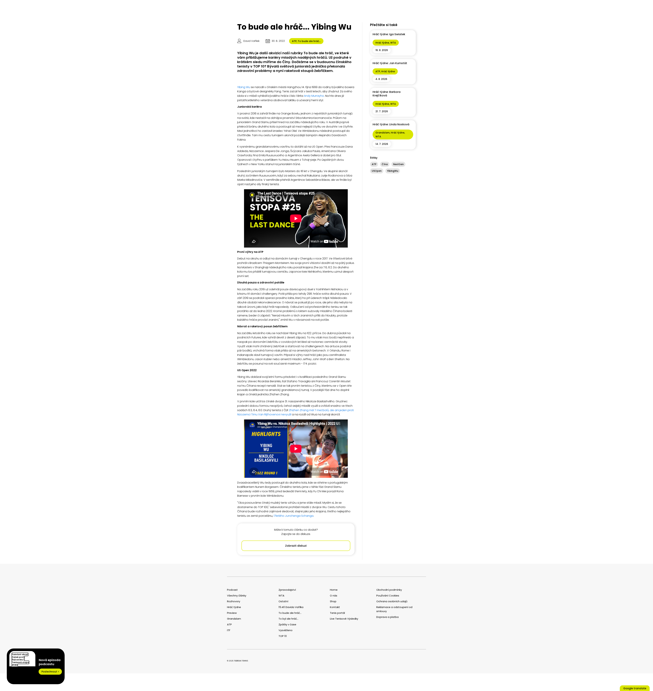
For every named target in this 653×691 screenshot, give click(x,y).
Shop (333, 601)
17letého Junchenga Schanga (293, 516)
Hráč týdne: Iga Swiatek (389, 34)
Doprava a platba (387, 617)
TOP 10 (283, 636)
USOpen (377, 171)
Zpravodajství (287, 590)
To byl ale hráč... (288, 618)
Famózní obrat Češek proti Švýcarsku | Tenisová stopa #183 (20, 659)
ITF (228, 630)
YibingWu (392, 171)
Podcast (232, 590)
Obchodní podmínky (389, 590)
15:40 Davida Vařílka (291, 607)
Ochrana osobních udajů (391, 601)
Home (334, 590)
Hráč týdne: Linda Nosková (391, 124)
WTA (393, 42)
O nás (333, 595)
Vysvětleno (285, 630)
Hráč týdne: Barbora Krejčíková (386, 93)
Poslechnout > (50, 671)
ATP (294, 41)
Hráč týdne (382, 42)
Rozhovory (233, 601)
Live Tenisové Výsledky (344, 618)
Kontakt (335, 607)
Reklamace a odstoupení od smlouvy (394, 609)
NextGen (398, 164)
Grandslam (382, 132)
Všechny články (236, 595)
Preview (232, 613)
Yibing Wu (243, 87)
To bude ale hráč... (309, 41)
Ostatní (283, 601)
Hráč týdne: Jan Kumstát (390, 63)
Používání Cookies (387, 595)
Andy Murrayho (314, 96)
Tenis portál (337, 613)
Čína (385, 164)
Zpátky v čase (287, 624)
